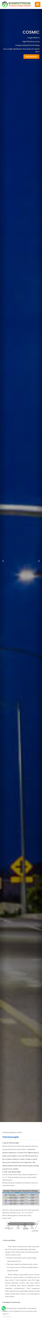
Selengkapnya (10, 56)
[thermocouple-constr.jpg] (21, 1226)
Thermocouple (10, 1137)
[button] (3, 561)
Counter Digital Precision (18, 1315)
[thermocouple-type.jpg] (21, 1198)
